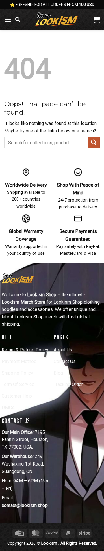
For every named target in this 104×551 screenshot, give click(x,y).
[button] (7, 19)
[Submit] (94, 142)
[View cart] (96, 19)
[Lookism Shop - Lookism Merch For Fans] (56, 20)
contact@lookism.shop (25, 505)
